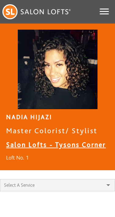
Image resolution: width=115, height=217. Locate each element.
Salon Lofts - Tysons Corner (56, 145)
